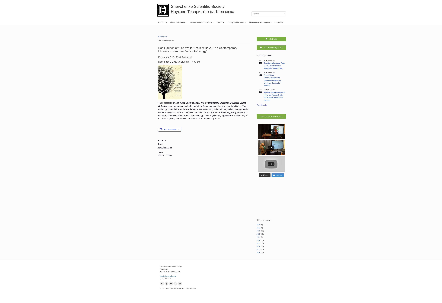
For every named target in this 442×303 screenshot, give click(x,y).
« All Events (162, 36)
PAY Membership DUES (273, 48)
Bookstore (279, 22)
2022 (258, 234)
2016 (258, 253)
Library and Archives (235, 22)
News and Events (177, 22)
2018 (258, 246)
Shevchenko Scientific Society (198, 6)
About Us (161, 22)
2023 (258, 231)
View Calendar (262, 105)
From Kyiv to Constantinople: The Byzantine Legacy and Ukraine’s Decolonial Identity (272, 80)
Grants (219, 22)
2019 (258, 243)
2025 (258, 225)
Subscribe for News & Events (271, 116)
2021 (258, 237)
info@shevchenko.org (168, 276)
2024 (258, 228)
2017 (258, 249)
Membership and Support (259, 22)
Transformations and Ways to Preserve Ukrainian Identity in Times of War (274, 65)
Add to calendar (170, 129)
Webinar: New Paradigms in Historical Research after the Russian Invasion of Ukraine (274, 96)
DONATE (273, 39)
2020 (258, 240)
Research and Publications (201, 22)
